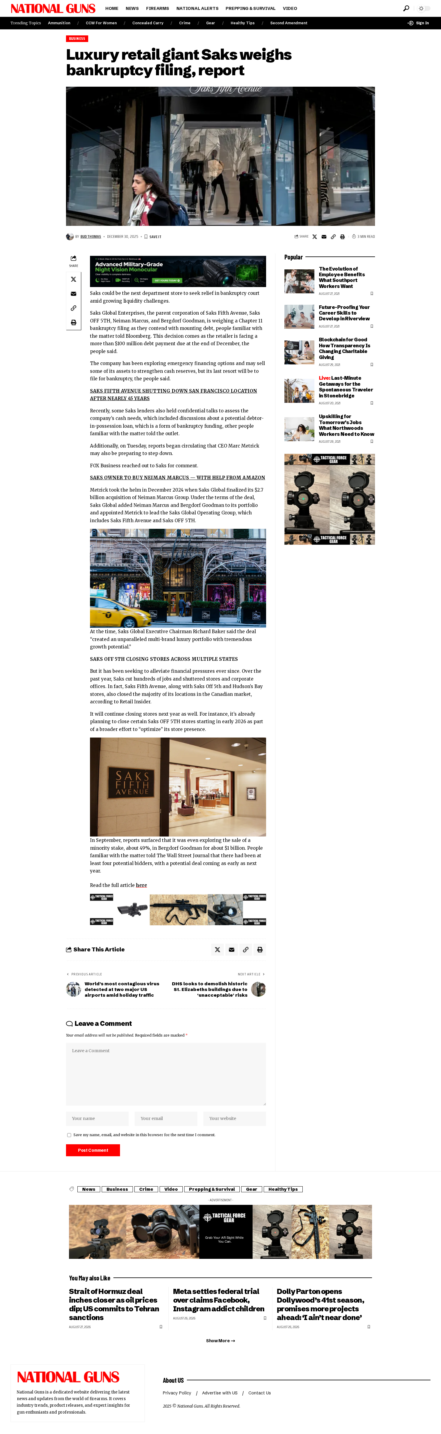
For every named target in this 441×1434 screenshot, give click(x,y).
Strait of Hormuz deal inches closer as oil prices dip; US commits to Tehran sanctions (114, 1304)
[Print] (342, 236)
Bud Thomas (90, 236)
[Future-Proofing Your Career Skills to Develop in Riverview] (299, 317)
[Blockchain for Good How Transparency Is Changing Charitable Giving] (299, 352)
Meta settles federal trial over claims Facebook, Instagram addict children (219, 1300)
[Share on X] (314, 236)
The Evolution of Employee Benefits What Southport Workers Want (342, 277)
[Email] (324, 236)
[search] (406, 8)
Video (171, 1189)
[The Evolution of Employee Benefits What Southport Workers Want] (299, 281)
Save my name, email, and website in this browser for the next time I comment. (144, 1135)
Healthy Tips (243, 23)
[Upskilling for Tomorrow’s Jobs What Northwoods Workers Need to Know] (299, 429)
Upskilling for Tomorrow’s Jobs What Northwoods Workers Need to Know (346, 425)
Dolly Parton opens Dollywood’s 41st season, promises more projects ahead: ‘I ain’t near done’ (320, 1304)
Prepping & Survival (212, 1189)
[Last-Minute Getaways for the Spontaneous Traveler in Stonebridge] (299, 391)
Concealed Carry (148, 23)
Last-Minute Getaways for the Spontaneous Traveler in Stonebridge (346, 386)
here (141, 885)
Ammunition (59, 23)
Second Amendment (289, 23)
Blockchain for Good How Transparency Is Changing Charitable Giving (344, 348)
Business (77, 38)
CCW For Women (101, 23)
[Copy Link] (333, 236)
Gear (210, 23)
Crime (184, 23)
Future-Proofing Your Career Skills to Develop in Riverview (344, 313)
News (88, 1189)
